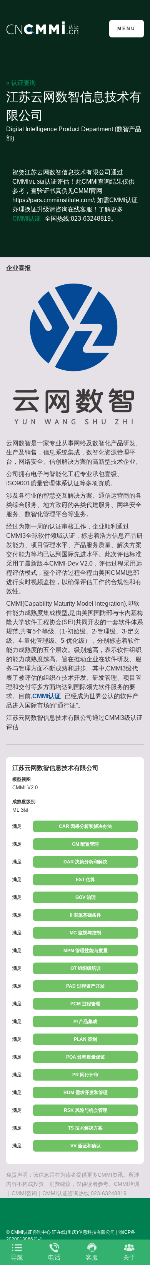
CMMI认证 (26, 218)
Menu (126, 28)
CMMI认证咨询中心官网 (43, 28)
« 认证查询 (21, 82)
